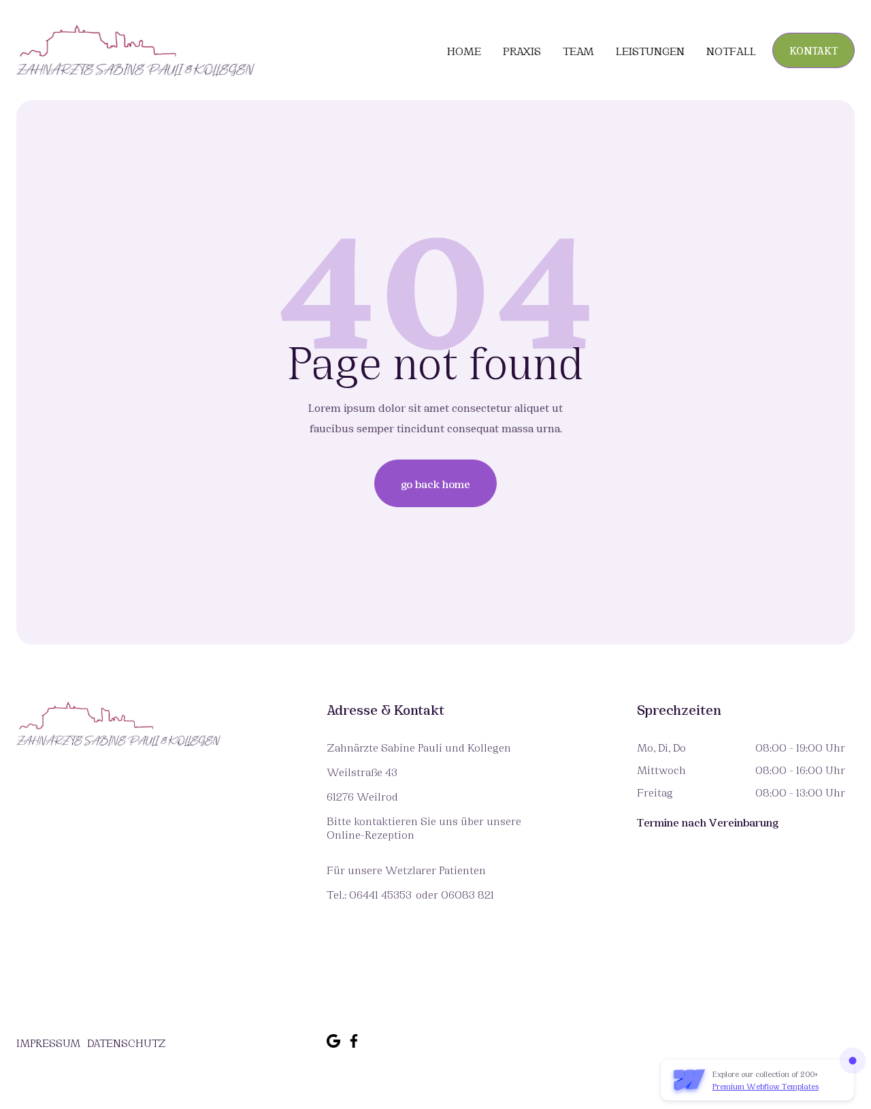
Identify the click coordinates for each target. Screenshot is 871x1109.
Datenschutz (126, 1042)
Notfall (731, 50)
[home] (135, 50)
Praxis (522, 50)
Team (578, 50)
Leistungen (650, 50)
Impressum (48, 1042)
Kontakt (813, 50)
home (464, 50)
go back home (435, 483)
